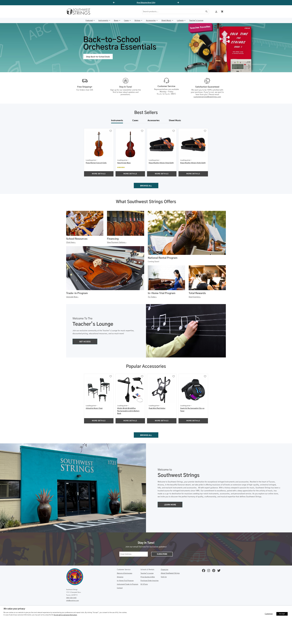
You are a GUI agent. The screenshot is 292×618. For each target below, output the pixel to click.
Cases (126, 20)
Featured (89, 20)
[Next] (177, 2)
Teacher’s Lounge (196, 20)
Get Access (153, 3)
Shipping (120, 577)
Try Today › (152, 297)
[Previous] (114, 2)
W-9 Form (144, 584)
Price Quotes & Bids (148, 577)
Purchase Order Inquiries (150, 580)
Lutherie (180, 20)
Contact (120, 588)
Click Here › (71, 242)
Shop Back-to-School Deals (98, 57)
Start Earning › (195, 297)
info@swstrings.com (72, 600)
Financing (164, 569)
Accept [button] (282, 614)
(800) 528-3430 (71, 597)
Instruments (103, 20)
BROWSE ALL (146, 186)
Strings (137, 20)
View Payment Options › (116, 242)
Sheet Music (166, 20)
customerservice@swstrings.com (207, 97)
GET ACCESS (85, 342)
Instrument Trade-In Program (127, 584)
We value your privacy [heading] (14, 609)
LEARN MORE (170, 505)
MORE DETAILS (99, 174)
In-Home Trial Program (125, 580)
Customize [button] (269, 614)
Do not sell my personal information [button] (65, 615)
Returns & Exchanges (124, 573)
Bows (116, 20)
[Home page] (80, 11)
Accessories (151, 20)
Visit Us (164, 577)
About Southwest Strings (170, 573)
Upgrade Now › (72, 297)
